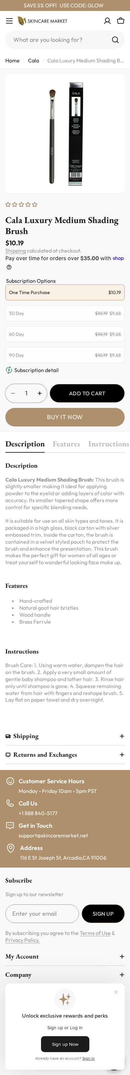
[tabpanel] (65, 582)
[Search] (115, 40)
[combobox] (65, 40)
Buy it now (65, 417)
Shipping (15, 250)
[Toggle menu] (9, 21)
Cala (33, 60)
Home (12, 60)
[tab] (25, 445)
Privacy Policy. (22, 940)
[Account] (107, 21)
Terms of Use (95, 933)
